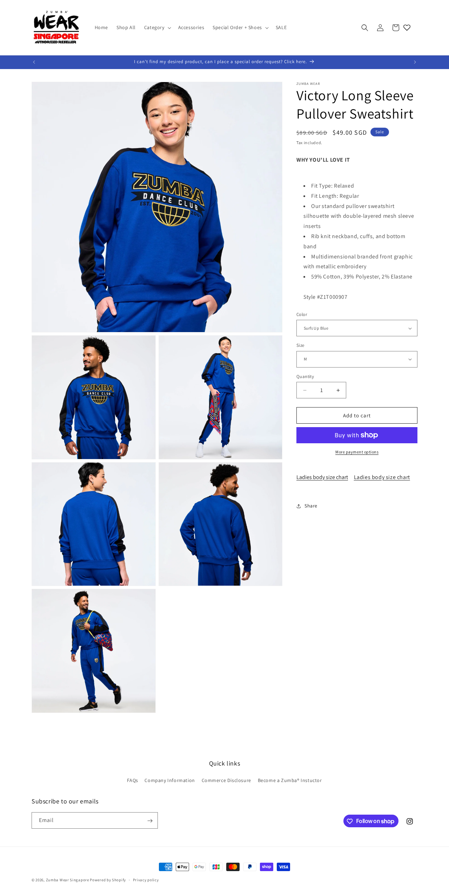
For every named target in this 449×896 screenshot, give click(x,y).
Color (301, 314)
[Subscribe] (150, 821)
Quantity (305, 376)
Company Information (170, 780)
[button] (157, 27)
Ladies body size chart (322, 477)
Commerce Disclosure (226, 780)
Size (300, 345)
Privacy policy (146, 879)
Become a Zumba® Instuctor (290, 780)
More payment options (356, 451)
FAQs (132, 780)
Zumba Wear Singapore (67, 879)
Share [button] (310, 506)
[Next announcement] (415, 62)
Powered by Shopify (108, 879)
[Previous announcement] (34, 62)
